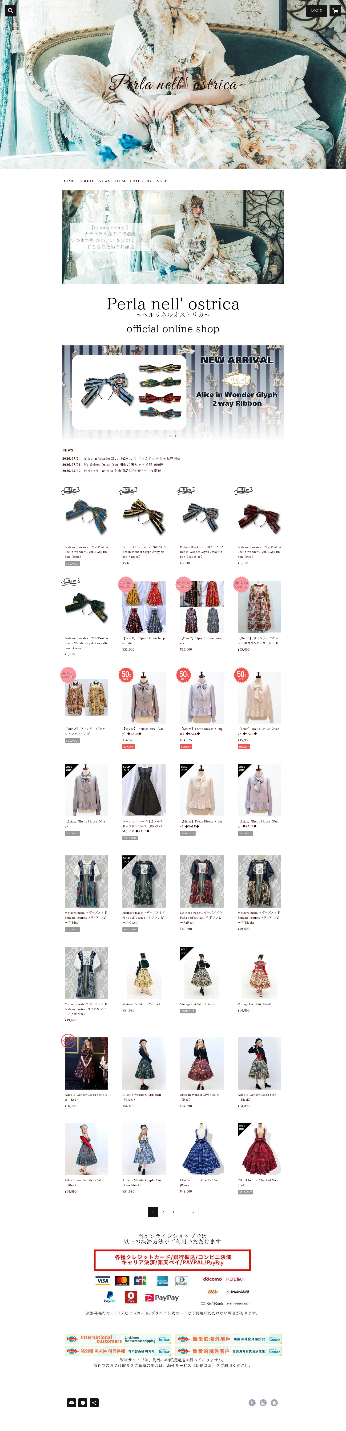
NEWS (104, 181)
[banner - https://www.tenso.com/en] (173, 1351)
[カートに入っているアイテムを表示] (335, 10)
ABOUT (86, 181)
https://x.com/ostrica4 (252, 1402)
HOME (68, 181)
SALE (162, 181)
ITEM (120, 181)
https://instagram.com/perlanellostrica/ (263, 1402)
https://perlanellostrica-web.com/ (274, 1402)
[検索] (10, 10)
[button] (316, 11)
